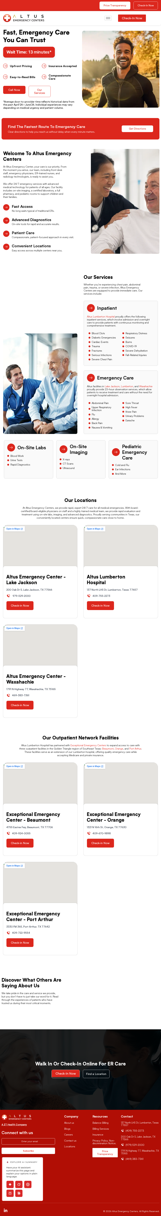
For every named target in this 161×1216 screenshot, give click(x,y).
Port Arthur (135, 748)
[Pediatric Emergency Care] (116, 452)
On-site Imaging (79, 449)
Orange (119, 748)
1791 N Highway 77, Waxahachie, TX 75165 (140, 1152)
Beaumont (108, 748)
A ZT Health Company (14, 1124)
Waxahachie (146, 386)
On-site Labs (31, 447)
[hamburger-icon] (108, 18)
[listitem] (121, 321)
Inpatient (107, 308)
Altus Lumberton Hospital (101, 316)
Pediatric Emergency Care (134, 452)
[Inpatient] (91, 308)
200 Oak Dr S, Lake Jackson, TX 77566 (138, 1138)
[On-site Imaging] (63, 449)
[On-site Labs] (11, 447)
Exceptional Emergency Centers (88, 745)
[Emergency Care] (91, 378)
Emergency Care (115, 378)
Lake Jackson (112, 386)
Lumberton (127, 386)
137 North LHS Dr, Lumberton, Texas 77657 (140, 1124)
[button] (146, 5)
